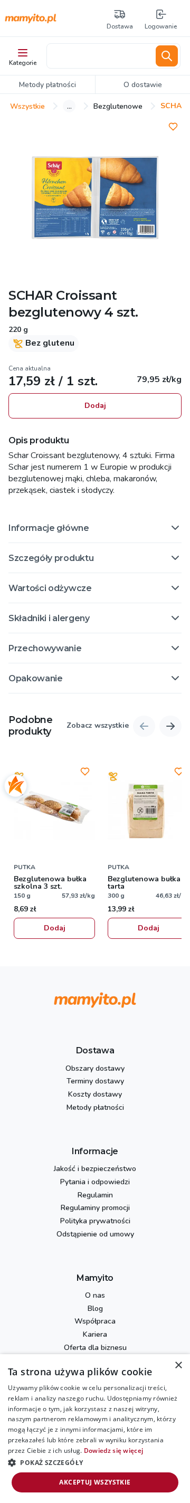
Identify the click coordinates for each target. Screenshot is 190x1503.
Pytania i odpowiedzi (95, 1182)
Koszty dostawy (95, 1094)
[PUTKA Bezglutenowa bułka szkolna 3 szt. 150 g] (54, 810)
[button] (95, 528)
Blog (95, 1309)
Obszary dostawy (95, 1068)
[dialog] (95, 1428)
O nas (95, 1295)
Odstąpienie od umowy (95, 1234)
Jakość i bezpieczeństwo (95, 1169)
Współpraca (95, 1321)
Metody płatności (95, 1108)
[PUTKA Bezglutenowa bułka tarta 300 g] (148, 810)
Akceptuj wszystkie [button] (94, 1482)
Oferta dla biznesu (95, 1348)
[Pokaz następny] (170, 726)
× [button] (178, 1365)
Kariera (95, 1334)
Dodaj (95, 406)
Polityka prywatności (95, 1221)
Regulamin (95, 1195)
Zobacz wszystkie (97, 725)
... (69, 106)
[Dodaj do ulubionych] (173, 126)
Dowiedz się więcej (113, 1450)
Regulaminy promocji (95, 1208)
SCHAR (30, 295)
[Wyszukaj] (167, 55)
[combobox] (99, 56)
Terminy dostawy (95, 1081)
